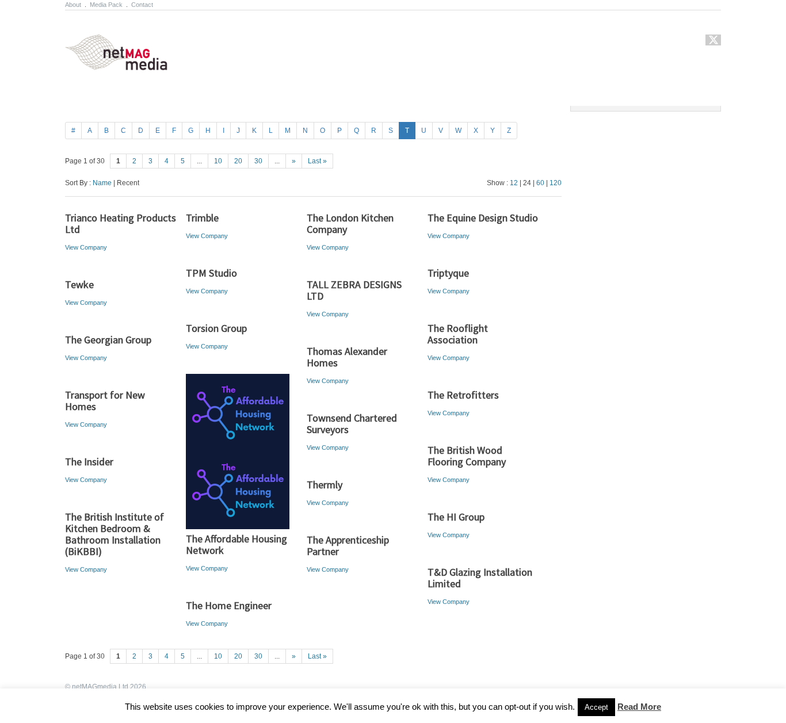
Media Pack (106, 4)
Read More (639, 706)
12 (514, 183)
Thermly (324, 484)
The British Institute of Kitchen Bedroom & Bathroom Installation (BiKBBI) (114, 534)
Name (102, 183)
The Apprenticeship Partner (348, 545)
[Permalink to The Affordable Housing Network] (242, 413)
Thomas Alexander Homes (347, 357)
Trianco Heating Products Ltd (120, 223)
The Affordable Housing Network (236, 544)
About (73, 4)
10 (218, 161)
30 (258, 161)
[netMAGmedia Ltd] (129, 63)
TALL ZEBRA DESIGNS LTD (354, 290)
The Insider (89, 461)
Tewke (79, 284)
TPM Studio (211, 273)
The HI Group (456, 516)
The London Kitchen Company (350, 223)
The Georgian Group (108, 339)
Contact (142, 4)
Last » (317, 161)
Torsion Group (216, 328)
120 (556, 183)
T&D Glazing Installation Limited (480, 577)
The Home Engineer (229, 605)
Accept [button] (596, 707)
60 (540, 183)
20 (238, 161)
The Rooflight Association (458, 334)
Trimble (202, 217)
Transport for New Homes (105, 400)
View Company (86, 247)
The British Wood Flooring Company (467, 455)
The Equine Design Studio (483, 217)
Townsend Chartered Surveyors (352, 423)
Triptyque (448, 273)
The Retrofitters (463, 394)
